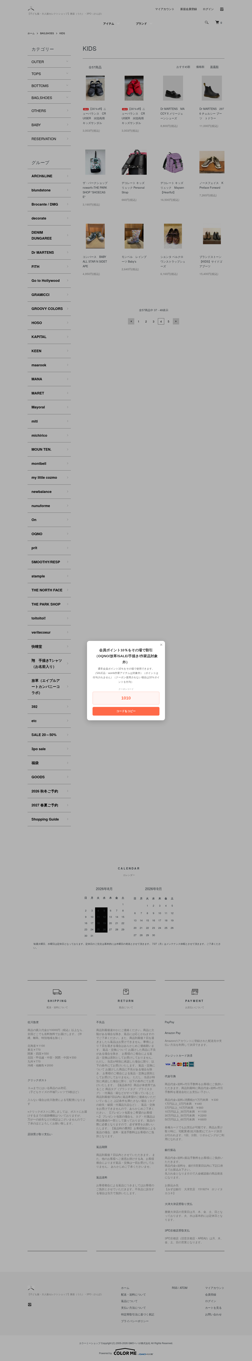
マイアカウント (164, 9)
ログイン (208, 9)
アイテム (108, 23)
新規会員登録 (188, 9)
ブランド (141, 23)
